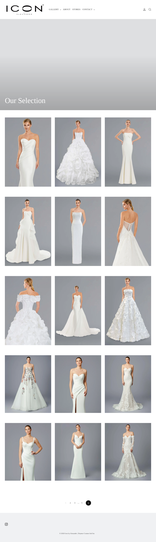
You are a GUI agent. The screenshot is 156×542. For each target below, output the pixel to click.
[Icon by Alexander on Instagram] (6, 524)
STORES (76, 9)
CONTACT (87, 9)
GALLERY (54, 9)
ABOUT (66, 9)
